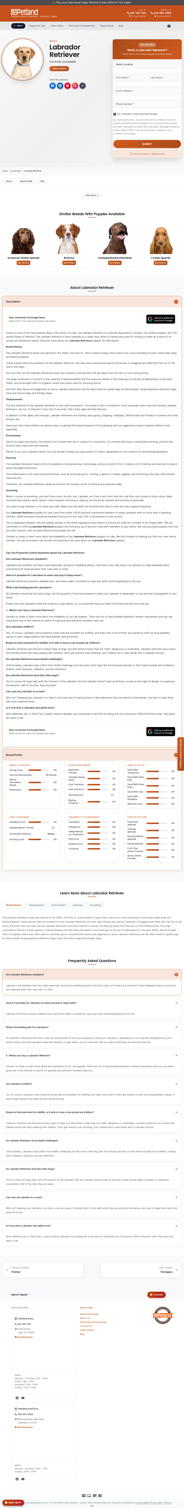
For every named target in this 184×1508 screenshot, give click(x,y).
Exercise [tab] (77, 905)
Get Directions (25, 1337)
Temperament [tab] (36, 905)
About (9, 181)
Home (5, 171)
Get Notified (23, 262)
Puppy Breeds (107, 25)
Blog (121, 25)
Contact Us (86, 1326)
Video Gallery (57, 25)
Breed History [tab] (13, 905)
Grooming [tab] (95, 905)
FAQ (42, 181)
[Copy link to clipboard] (82, 86)
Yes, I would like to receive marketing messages (137, 114)
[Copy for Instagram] (75, 86)
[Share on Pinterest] (67, 86)
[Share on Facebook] (52, 86)
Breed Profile (26, 181)
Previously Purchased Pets (82, 25)
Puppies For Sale (37, 25)
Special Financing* (89, 1314)
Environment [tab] (58, 905)
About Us (85, 1318)
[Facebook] (17, 1398)
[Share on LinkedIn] (60, 86)
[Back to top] (170, 1295)
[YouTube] (23, 1398)
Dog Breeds (15, 171)
